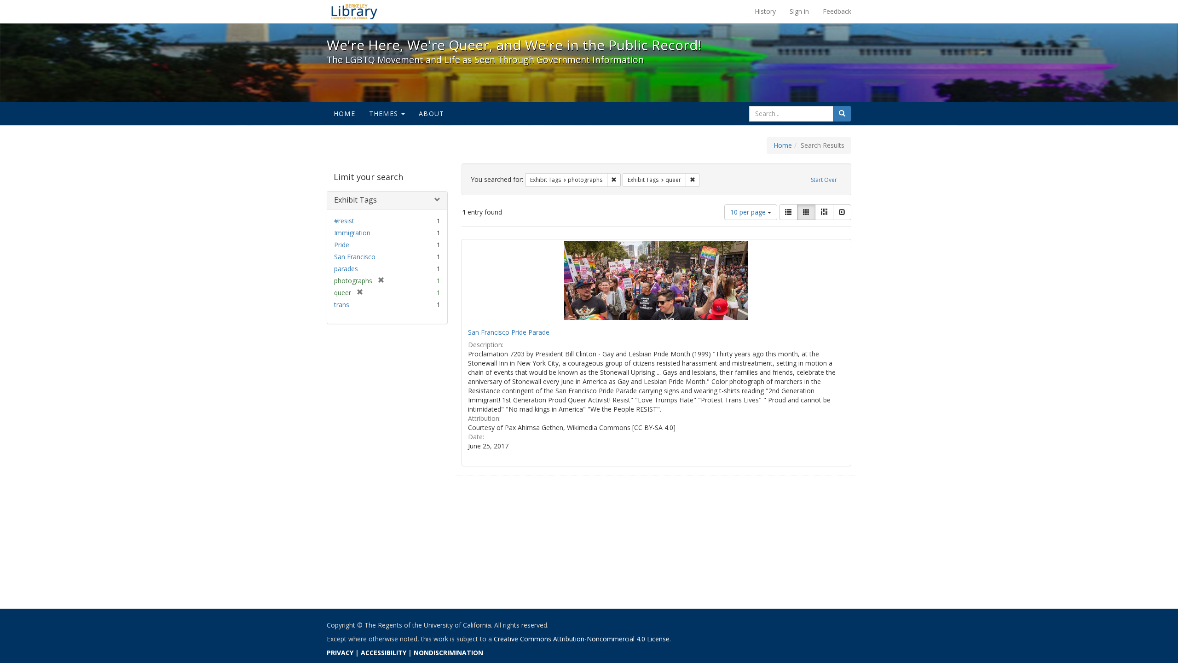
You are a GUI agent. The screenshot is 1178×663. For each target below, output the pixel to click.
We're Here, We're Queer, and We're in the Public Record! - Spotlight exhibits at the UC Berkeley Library (354, 11)
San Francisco (354, 256)
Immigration (352, 232)
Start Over (824, 180)
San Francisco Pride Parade (508, 332)
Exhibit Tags (355, 200)
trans (341, 304)
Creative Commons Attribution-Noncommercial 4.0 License (582, 638)
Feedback (837, 11)
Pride (341, 244)
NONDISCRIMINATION (448, 652)
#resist (344, 220)
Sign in (799, 11)
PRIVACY (340, 652)
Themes (384, 113)
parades (346, 268)
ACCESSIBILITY (383, 652)
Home (344, 113)
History (765, 11)
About (431, 113)
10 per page (749, 212)
